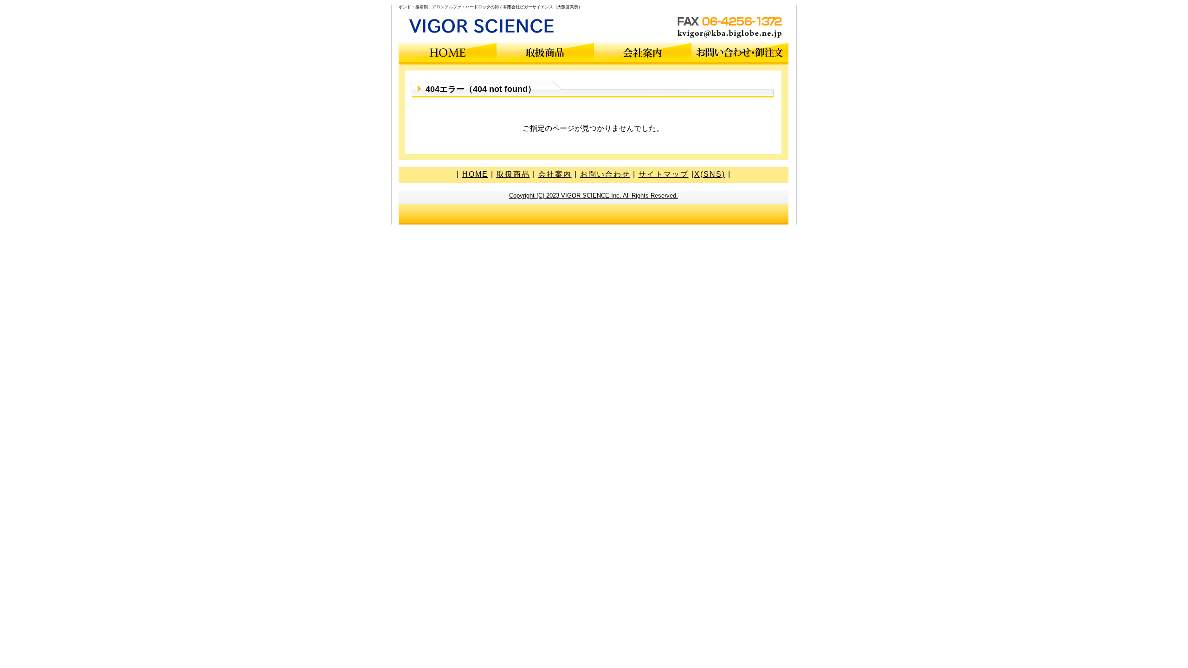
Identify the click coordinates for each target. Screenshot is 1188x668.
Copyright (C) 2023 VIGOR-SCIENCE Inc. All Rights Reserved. (593, 195)
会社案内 (555, 174)
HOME (475, 174)
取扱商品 (513, 174)
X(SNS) (709, 174)
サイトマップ (664, 174)
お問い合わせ (605, 174)
